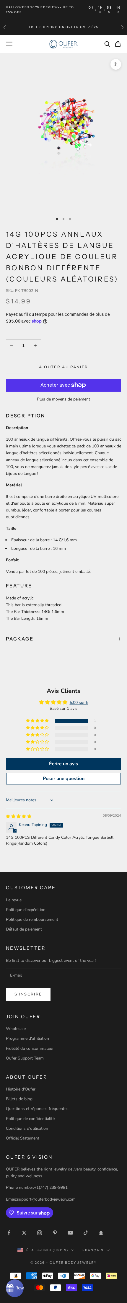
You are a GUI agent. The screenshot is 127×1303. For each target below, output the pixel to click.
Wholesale (16, 1028)
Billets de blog (19, 1099)
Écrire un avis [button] (63, 764)
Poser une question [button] (63, 778)
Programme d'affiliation (27, 1038)
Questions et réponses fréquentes (37, 1108)
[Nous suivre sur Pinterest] (55, 1233)
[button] (38, 721)
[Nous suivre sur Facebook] (9, 1233)
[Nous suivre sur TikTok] (86, 1233)
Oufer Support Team (25, 1058)
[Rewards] (15, 1288)
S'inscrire (28, 994)
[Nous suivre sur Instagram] (40, 1233)
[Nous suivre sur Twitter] (24, 1233)
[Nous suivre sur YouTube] (70, 1233)
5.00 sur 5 (79, 702)
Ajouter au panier (63, 367)
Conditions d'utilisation (27, 1128)
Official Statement (22, 1138)
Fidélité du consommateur (30, 1048)
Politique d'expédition (25, 910)
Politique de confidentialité (30, 1118)
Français (93, 1250)
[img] (18, 816)
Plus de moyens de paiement (63, 399)
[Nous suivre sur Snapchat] (101, 1233)
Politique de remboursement (32, 919)
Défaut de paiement (24, 929)
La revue (14, 900)
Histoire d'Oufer (20, 1089)
